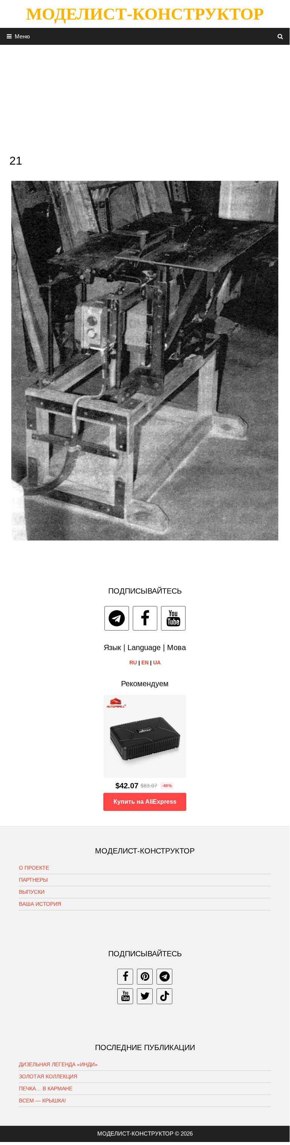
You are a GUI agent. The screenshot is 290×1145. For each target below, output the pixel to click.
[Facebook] (145, 618)
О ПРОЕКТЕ (34, 868)
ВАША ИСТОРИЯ (40, 904)
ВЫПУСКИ (31, 892)
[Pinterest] (145, 977)
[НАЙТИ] (280, 36)
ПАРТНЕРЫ (33, 880)
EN (145, 663)
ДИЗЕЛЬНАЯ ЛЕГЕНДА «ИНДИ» (58, 1064)
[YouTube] (173, 618)
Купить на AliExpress (145, 801)
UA (157, 663)
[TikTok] (164, 996)
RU (133, 663)
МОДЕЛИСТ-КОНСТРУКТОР (145, 14)
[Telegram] (116, 618)
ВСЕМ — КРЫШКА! (42, 1101)
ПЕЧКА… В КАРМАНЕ (45, 1088)
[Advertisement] (145, 97)
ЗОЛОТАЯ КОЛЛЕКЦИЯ (48, 1076)
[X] (145, 996)
